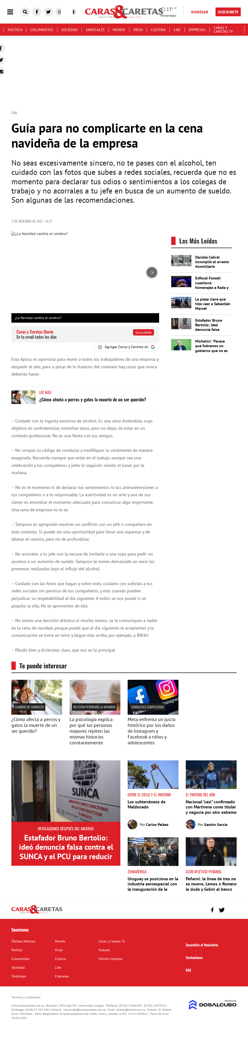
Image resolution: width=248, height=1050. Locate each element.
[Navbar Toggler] (13, 12)
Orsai (138, 30)
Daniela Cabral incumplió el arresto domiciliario (212, 262)
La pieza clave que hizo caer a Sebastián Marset (212, 304)
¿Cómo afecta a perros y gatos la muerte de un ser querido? (92, 399)
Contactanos (194, 957)
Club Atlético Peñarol (204, 871)
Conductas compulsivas (147, 706)
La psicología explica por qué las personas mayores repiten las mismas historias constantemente (91, 731)
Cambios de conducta (29, 706)
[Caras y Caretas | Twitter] (48, 12)
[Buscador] (25, 12)
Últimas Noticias (23, 941)
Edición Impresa (110, 959)
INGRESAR (199, 11)
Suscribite (143, 332)
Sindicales (95, 30)
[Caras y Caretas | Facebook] (36, 12)
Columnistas (41, 30)
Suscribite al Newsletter (202, 944)
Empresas (197, 30)
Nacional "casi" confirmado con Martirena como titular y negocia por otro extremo (211, 807)
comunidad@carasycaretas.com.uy (84, 1009)
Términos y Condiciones (25, 997)
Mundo (119, 30)
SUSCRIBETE (228, 11)
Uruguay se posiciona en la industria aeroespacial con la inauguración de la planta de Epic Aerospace (153, 886)
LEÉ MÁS (45, 392)
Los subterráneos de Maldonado (146, 804)
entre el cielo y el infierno (149, 795)
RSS (188, 970)
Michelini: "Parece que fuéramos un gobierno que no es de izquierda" (211, 348)
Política (15, 30)
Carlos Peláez (157, 824)
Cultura (158, 30)
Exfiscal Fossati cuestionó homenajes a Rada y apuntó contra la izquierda (211, 287)
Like (177, 30)
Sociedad (69, 30)
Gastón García (215, 824)
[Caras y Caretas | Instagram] (60, 12)
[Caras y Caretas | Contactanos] (231, 909)
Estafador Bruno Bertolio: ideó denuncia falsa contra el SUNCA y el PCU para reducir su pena (212, 332)
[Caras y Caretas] (36, 913)
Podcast (104, 950)
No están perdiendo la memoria (94, 706)
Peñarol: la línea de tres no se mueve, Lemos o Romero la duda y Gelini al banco (211, 884)
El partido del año (200, 795)
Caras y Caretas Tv (223, 29)
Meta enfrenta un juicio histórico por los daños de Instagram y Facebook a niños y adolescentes (152, 731)
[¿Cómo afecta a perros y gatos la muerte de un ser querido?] (23, 399)
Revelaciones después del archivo (66, 829)
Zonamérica (137, 871)
